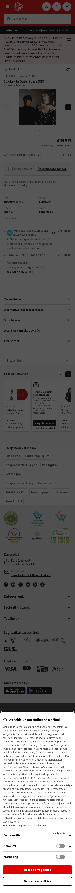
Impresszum (25, 825)
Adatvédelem (9, 825)
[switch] (60, 846)
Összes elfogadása (37, 870)
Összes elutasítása (37, 881)
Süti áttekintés (40, 825)
